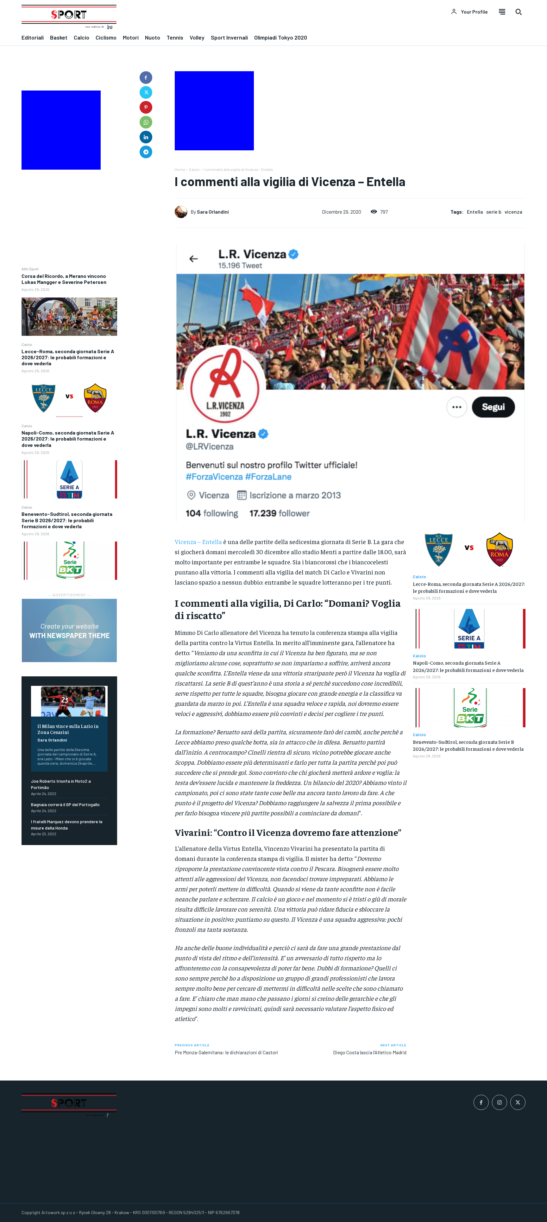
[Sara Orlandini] (183, 211)
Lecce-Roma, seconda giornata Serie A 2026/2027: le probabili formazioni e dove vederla (68, 357)
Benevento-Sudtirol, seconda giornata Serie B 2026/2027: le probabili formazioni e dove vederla (67, 520)
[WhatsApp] (146, 122)
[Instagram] (499, 1102)
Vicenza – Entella (198, 541)
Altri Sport (30, 268)
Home (180, 169)
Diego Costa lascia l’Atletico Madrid (369, 1052)
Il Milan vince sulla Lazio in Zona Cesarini (68, 729)
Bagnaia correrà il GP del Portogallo (65, 804)
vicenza (513, 212)
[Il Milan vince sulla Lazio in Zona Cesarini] (69, 701)
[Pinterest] (146, 107)
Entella (475, 212)
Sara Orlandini (52, 740)
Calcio (27, 344)
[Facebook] (146, 77)
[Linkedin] (146, 137)
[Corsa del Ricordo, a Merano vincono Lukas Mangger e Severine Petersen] (69, 317)
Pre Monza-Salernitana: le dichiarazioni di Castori (226, 1052)
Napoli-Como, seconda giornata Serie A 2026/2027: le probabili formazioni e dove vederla (68, 438)
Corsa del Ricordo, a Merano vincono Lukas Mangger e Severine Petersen (64, 279)
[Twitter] (146, 92)
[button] (518, 12)
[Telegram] (146, 152)
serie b (493, 212)
